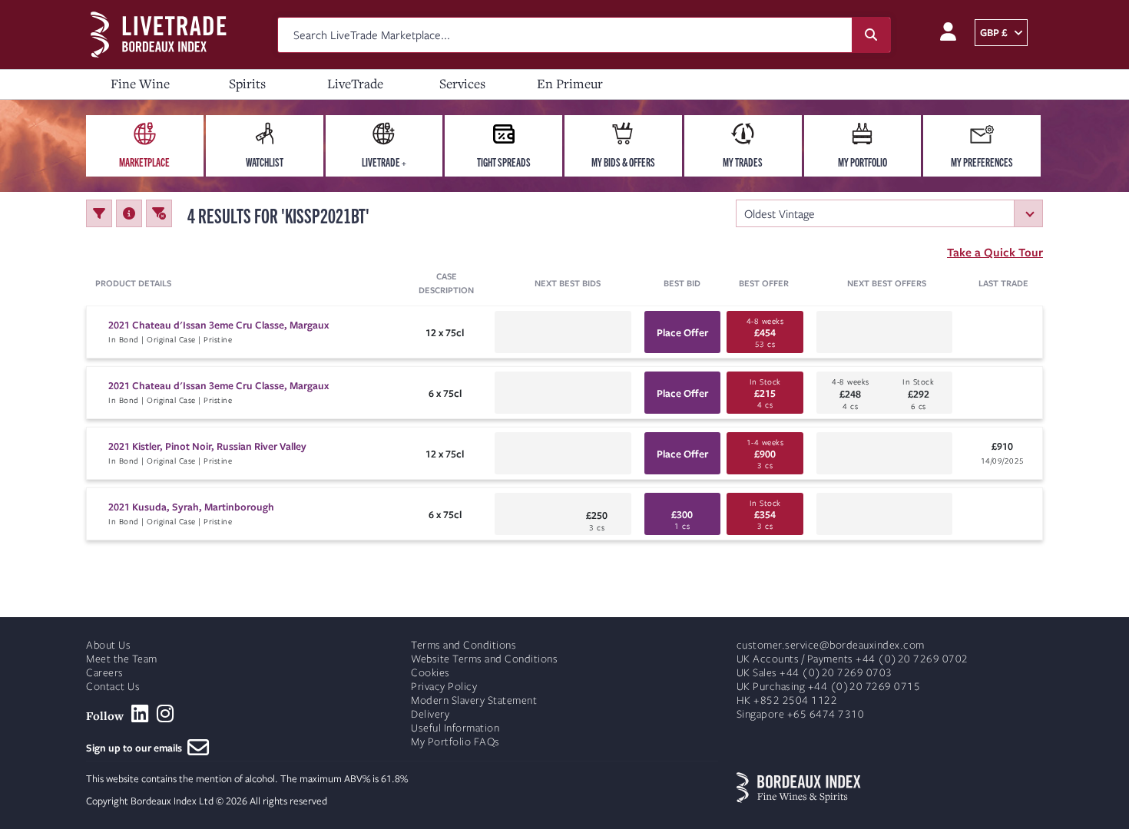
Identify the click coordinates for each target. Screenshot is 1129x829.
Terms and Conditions (463, 645)
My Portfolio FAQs (455, 741)
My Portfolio (862, 162)
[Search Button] (871, 35)
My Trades (743, 162)
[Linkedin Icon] (140, 714)
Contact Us (113, 686)
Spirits (247, 83)
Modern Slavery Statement (474, 700)
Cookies (430, 672)
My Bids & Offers (623, 162)
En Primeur (570, 83)
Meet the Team (121, 659)
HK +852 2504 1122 (787, 700)
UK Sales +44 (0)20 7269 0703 (814, 672)
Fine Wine (140, 83)
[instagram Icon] (165, 714)
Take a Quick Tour (995, 251)
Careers (105, 672)
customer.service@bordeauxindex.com (831, 645)
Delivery (430, 714)
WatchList (264, 162)
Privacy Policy (444, 686)
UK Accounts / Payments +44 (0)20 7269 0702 (852, 659)
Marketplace (144, 162)
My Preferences (982, 162)
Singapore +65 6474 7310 (801, 714)
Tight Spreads (504, 162)
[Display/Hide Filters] (99, 213)
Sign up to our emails (136, 748)
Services (462, 83)
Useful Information (455, 728)
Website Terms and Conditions (484, 659)
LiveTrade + (384, 162)
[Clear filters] (159, 213)
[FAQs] (129, 213)
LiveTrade (355, 83)
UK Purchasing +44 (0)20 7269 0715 (829, 686)
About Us (108, 645)
